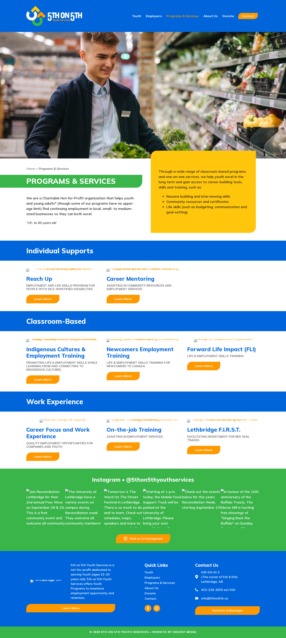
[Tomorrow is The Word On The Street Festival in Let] (123, 508)
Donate (228, 16)
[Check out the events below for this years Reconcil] (201, 508)
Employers (154, 16)
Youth (136, 16)
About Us (211, 16)
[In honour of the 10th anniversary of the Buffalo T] (240, 508)
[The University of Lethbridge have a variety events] (84, 508)
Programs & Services (183, 16)
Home (30, 169)
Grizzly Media (185, 632)
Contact (248, 16)
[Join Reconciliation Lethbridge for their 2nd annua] (45, 508)
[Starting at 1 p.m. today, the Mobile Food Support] (162, 508)
